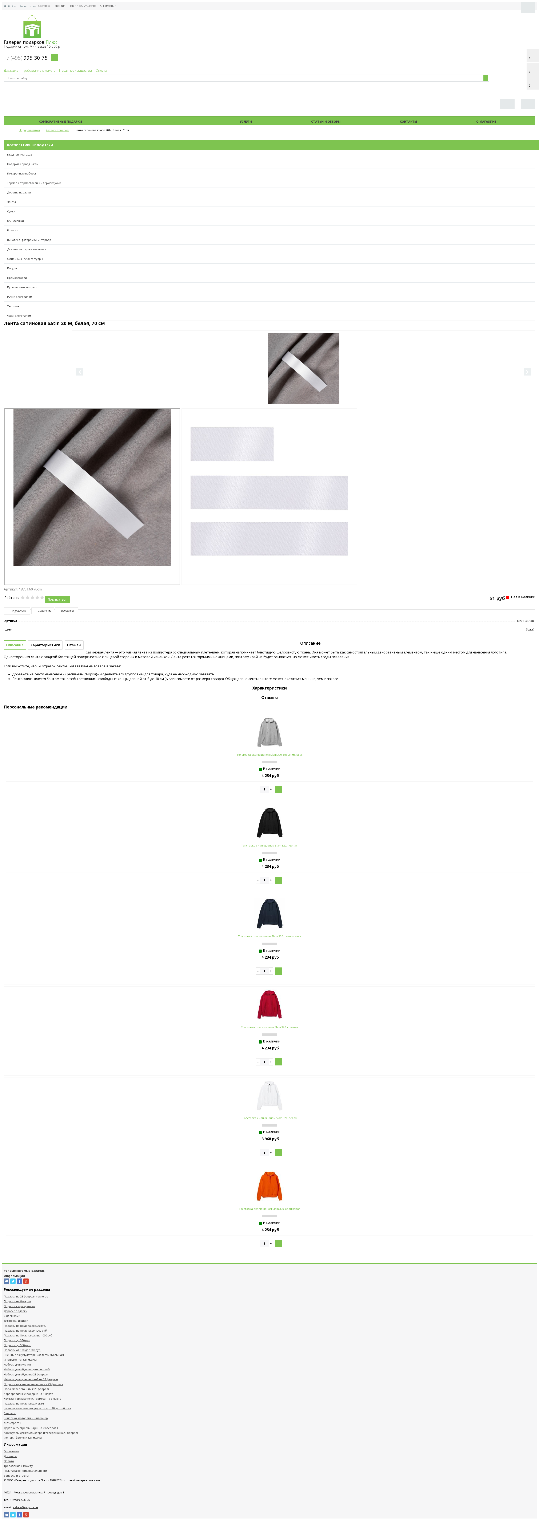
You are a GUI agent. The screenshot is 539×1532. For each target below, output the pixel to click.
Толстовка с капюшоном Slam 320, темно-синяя (269, 936)
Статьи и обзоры (325, 121)
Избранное (67, 610)
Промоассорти (17, 278)
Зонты (11, 202)
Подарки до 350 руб (17, 1340)
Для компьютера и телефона (26, 249)
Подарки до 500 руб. (17, 1345)
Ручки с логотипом (19, 297)
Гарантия (59, 6)
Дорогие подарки (19, 192)
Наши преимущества (82, 6)
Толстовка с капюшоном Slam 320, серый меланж (269, 755)
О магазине (486, 121)
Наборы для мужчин (17, 1364)
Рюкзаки (10, 1413)
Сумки (11, 211)
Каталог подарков (161, 121)
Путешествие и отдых (22, 287)
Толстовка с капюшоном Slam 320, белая (270, 1118)
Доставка (44, 6)
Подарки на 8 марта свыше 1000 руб (28, 1335)
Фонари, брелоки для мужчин (23, 1437)
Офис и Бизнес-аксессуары (25, 259)
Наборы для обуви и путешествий (27, 1369)
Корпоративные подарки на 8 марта (28, 1394)
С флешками (12, 1316)
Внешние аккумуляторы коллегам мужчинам (34, 1355)
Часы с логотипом (19, 316)
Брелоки (13, 230)
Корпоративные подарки (60, 121)
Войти (12, 6)
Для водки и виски (16, 1321)
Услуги (246, 121)
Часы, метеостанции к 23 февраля (26, 1389)
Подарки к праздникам (22, 164)
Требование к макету (38, 70)
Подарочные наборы (21, 173)
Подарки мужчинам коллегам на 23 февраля (33, 1384)
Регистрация (28, 6)
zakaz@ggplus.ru (25, 1507)
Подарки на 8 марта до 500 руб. (25, 1326)
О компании (108, 6)
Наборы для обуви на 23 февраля (26, 1374)
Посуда (12, 268)
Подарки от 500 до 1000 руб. (22, 1350)
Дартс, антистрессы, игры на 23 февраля (31, 1428)
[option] (303, 386)
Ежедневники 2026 (19, 154)
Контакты (408, 121)
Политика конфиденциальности (25, 1471)
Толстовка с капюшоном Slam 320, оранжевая (269, 1209)
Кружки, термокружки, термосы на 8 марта (32, 1399)
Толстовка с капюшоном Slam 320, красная (269, 1027)
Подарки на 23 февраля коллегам (26, 1296)
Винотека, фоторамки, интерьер (29, 240)
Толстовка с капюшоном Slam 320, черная (269, 845)
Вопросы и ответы (16, 1475)
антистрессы (12, 1423)
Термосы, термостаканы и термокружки (34, 183)
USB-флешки (15, 221)
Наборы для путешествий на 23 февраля (31, 1379)
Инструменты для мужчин (21, 1360)
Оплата (101, 70)
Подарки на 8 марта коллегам (24, 1403)
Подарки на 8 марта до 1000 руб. (25, 1330)
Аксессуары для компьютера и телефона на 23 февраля (41, 1433)
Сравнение (44, 610)
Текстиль (13, 306)
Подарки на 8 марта (17, 1301)
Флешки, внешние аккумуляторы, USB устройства (37, 1408)
